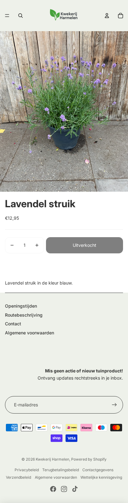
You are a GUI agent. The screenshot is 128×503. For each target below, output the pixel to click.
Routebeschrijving (24, 315)
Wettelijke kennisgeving (101, 477)
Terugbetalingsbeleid (60, 469)
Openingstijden (21, 306)
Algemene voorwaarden (29, 332)
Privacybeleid (27, 469)
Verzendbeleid (18, 477)
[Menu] (7, 15)
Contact (13, 323)
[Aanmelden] (114, 405)
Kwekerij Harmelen (52, 459)
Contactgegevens (97, 469)
